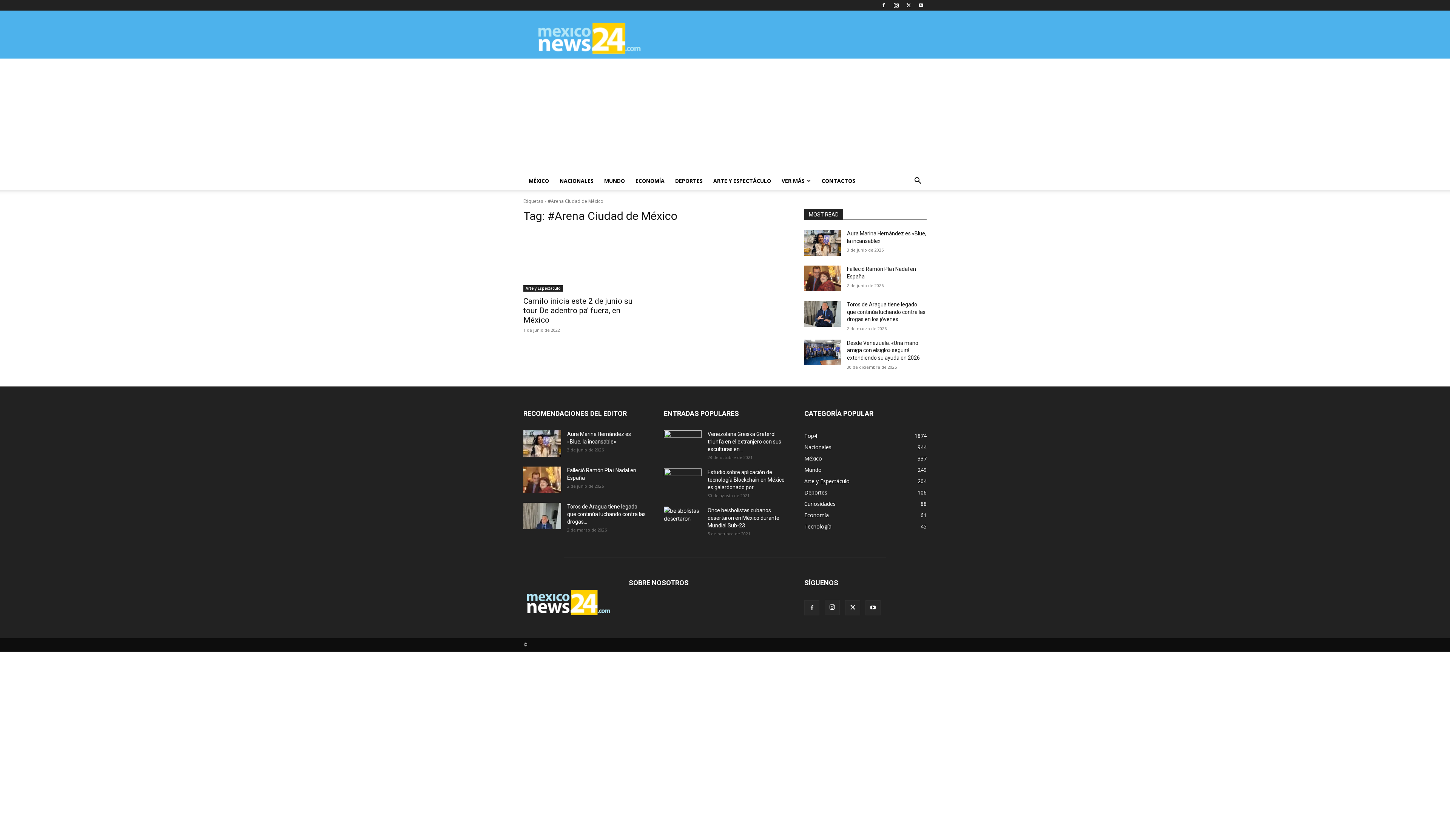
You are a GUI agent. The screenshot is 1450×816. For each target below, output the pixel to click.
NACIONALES (577, 180)
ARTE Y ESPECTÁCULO (742, 180)
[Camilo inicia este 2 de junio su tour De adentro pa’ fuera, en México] (584, 261)
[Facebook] (883, 5)
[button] (918, 181)
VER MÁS (793, 180)
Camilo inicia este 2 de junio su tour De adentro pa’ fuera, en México (577, 311)
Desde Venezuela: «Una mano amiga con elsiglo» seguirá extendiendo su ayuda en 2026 (883, 350)
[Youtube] (921, 5)
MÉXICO (539, 180)
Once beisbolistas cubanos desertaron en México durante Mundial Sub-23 (743, 518)
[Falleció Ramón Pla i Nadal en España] (822, 278)
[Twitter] (908, 5)
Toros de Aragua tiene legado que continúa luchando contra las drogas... (606, 514)
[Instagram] (896, 5)
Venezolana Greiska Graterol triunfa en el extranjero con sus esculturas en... (744, 441)
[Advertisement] (725, 115)
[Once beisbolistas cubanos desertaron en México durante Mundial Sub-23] (683, 520)
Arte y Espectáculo (543, 288)
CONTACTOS (838, 180)
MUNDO (614, 180)
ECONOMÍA (650, 180)
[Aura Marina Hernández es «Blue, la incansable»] (822, 243)
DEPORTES (689, 180)
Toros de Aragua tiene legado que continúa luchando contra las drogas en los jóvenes (886, 311)
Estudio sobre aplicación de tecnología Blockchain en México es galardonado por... (746, 479)
